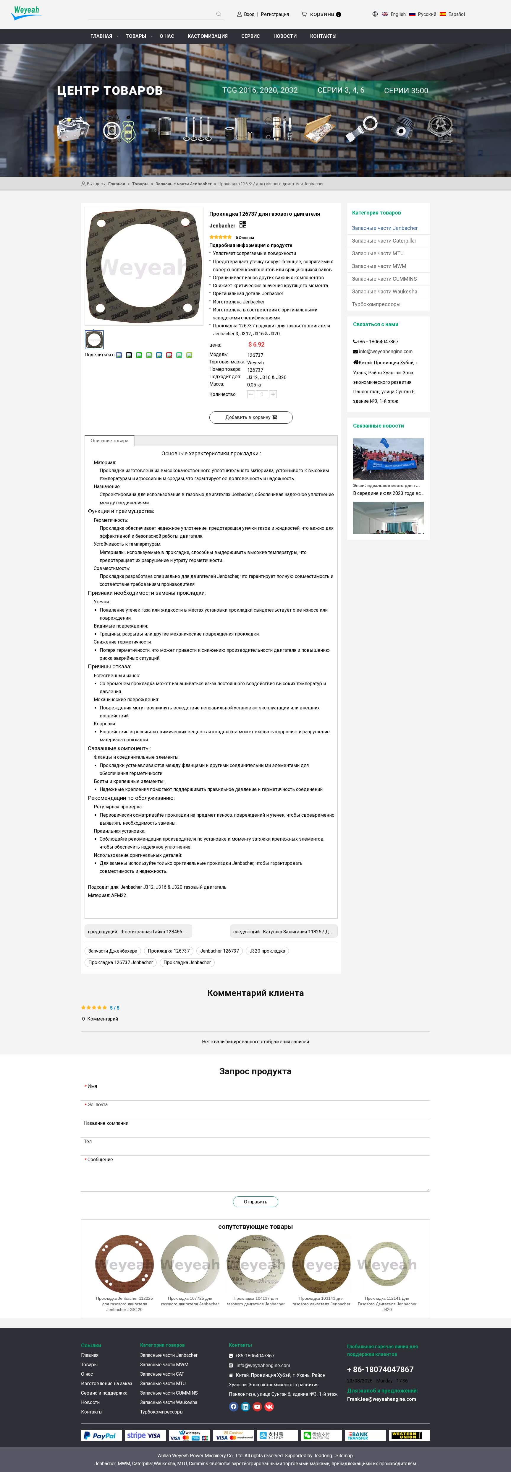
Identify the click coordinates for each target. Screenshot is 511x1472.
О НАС (167, 36)
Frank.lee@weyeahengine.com (381, 1399)
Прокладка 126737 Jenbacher (120, 962)
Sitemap (344, 1455)
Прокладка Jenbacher (187, 962)
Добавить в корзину (248, 417)
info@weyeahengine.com (386, 351)
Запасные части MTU (378, 253)
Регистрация (275, 14)
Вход (249, 14)
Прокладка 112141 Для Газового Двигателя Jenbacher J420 (387, 1304)
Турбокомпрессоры (376, 304)
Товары (89, 1364)
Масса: (216, 384)
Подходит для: (225, 377)
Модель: (218, 354)
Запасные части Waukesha (384, 291)
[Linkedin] (245, 1406)
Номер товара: (225, 369)
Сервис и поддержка (104, 1393)
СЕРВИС (250, 36)
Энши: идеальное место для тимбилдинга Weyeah (386, 470)
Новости (90, 1402)
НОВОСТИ (285, 36)
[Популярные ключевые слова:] (219, 14)
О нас (87, 1374)
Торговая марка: (227, 362)
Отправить (255, 1202)
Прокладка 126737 (169, 951)
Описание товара (109, 440)
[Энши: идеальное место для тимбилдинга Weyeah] (388, 463)
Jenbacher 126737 (219, 951)
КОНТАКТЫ (323, 36)
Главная (89, 1355)
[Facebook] (233, 1406)
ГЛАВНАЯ (101, 36)
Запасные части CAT (162, 1374)
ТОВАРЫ (136, 36)
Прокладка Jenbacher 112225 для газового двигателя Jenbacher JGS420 (124, 1304)
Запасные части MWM (379, 266)
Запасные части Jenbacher (385, 228)
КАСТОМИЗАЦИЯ (208, 36)
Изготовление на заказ (106, 1383)
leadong (323, 1455)
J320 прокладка (267, 951)
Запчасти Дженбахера (112, 951)
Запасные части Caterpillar (384, 241)
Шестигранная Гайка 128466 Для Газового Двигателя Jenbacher (190, 932)
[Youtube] (257, 1406)
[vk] (269, 1406)
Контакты (92, 1412)
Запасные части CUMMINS (384, 279)
